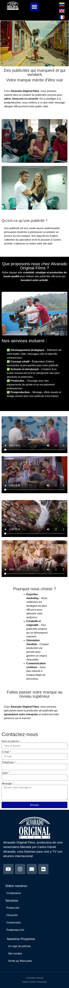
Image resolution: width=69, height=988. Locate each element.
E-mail (6, 752)
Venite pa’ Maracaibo (20, 961)
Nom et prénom (11, 741)
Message (7, 783)
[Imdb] (43, 869)
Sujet (5, 773)
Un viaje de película (19, 946)
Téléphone (8, 762)
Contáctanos (13, 893)
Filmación (12, 915)
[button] (34, 6)
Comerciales (13, 922)
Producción (12, 907)
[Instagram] (20, 869)
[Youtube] (8, 869)
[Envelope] (32, 869)
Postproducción (15, 930)
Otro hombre (15, 953)
